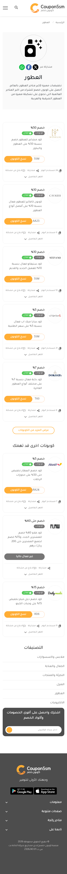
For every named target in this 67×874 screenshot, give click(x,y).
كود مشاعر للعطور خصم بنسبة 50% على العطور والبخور (26, 144)
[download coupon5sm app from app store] (45, 791)
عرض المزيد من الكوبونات (33, 430)
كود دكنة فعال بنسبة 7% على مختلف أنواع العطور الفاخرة (27, 384)
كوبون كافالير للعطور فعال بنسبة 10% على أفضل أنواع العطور (25, 206)
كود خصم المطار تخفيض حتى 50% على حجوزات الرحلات (26, 475)
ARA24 (24, 490)
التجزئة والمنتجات (53, 675)
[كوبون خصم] (47, 8)
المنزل (60, 684)
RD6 (24, 614)
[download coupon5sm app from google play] (21, 791)
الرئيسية (60, 22)
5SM (24, 159)
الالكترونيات (57, 702)
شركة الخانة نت (16, 845)
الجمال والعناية (54, 666)
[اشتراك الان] (9, 730)
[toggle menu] (15, 7)
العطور (59, 693)
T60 (24, 399)
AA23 (24, 221)
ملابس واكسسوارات (50, 657)
